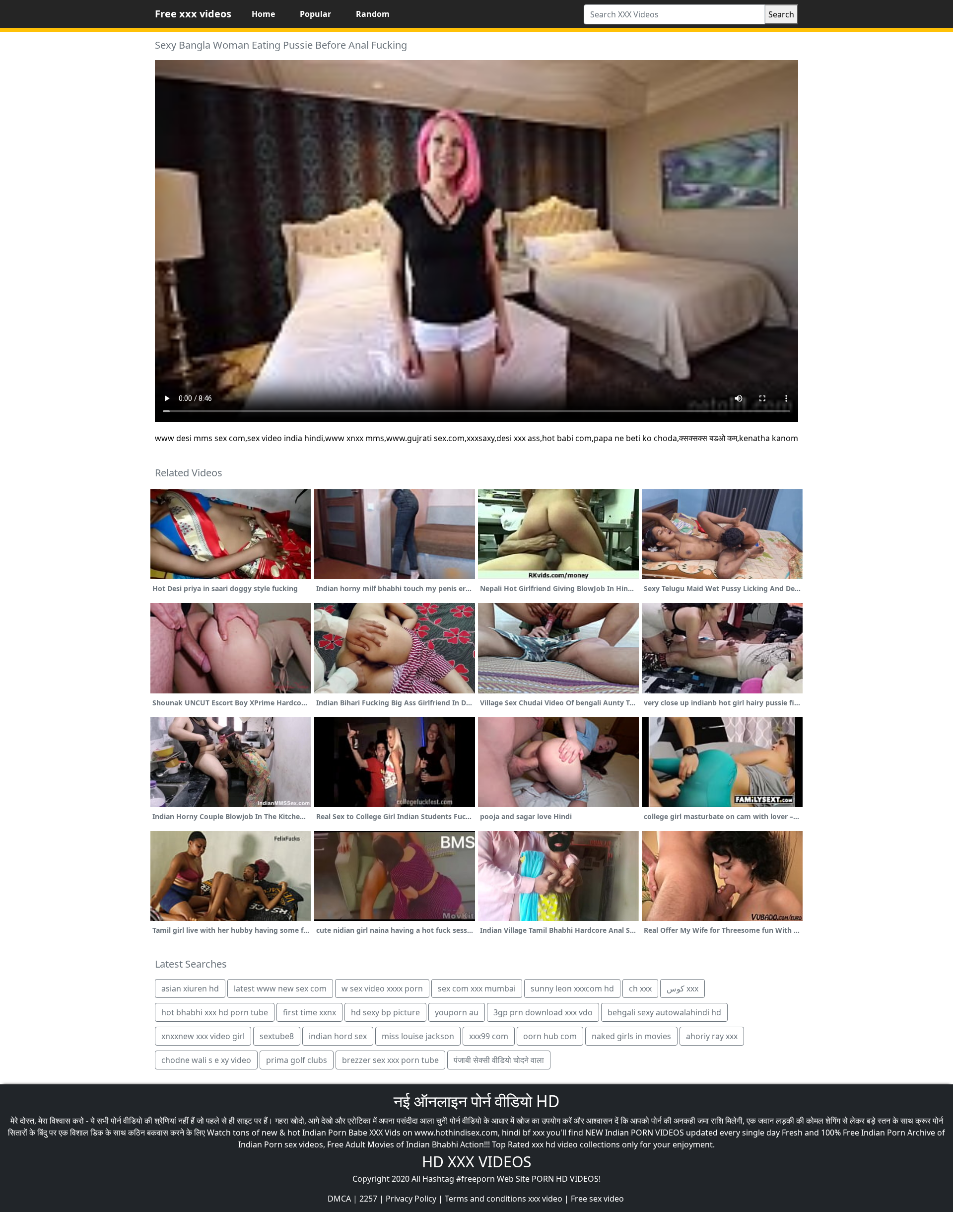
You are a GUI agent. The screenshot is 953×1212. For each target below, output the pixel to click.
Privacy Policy (411, 1198)
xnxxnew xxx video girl (203, 1036)
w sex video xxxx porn (382, 988)
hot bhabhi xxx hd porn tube (214, 1012)
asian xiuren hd (190, 988)
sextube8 (277, 1036)
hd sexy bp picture (385, 1012)
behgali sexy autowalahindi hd (664, 1012)
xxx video (545, 1198)
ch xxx (640, 988)
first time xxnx (309, 1012)
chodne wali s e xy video (206, 1060)
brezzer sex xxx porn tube (390, 1060)
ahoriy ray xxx (712, 1036)
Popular (315, 13)
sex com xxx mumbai (477, 988)
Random (373, 13)
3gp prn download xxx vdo (543, 1012)
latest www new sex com (280, 988)
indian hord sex (338, 1036)
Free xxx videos (193, 13)
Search (781, 14)
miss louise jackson (418, 1036)
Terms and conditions (485, 1198)
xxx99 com (488, 1036)
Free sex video (597, 1198)
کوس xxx (682, 988)
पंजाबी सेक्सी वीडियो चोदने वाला (499, 1060)
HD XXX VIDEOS (476, 1161)
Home (263, 13)
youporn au (456, 1012)
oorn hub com (550, 1036)
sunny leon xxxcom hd (572, 988)
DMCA (339, 1198)
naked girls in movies (631, 1036)
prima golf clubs (296, 1060)
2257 (368, 1198)
